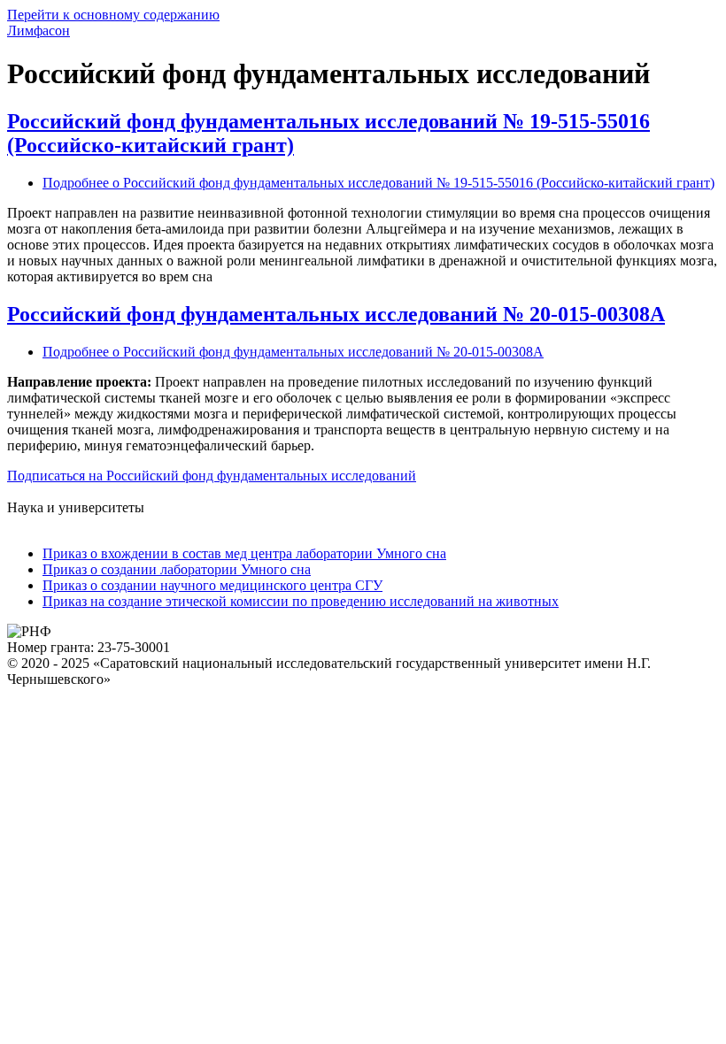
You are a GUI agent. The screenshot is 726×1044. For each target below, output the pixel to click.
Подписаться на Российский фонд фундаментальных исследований (211, 475)
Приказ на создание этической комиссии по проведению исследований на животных (300, 601)
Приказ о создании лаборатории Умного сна (176, 569)
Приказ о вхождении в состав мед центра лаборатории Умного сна (244, 553)
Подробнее (378, 182)
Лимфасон (38, 30)
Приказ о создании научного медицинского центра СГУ (212, 585)
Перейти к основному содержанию (113, 14)
